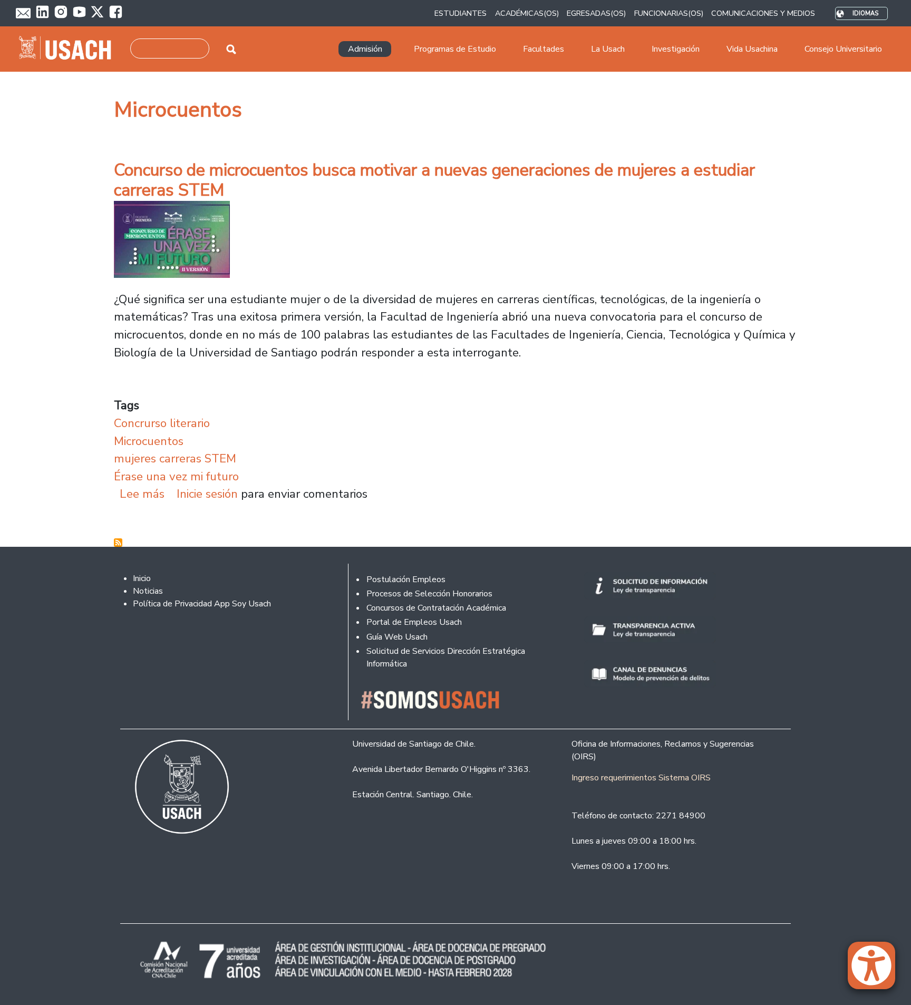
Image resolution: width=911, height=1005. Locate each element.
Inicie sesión (207, 494)
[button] (876, 970)
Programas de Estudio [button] (455, 49)
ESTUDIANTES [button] (460, 13)
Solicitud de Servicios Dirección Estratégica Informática (445, 657)
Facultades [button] (543, 49)
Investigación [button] (676, 49)
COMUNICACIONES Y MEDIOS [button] (763, 13)
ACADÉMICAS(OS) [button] (527, 13)
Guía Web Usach (397, 637)
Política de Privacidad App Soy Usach (202, 604)
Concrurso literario (162, 423)
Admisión (365, 49)
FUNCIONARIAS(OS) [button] (668, 13)
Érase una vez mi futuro (176, 476)
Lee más (142, 494)
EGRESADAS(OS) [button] (596, 13)
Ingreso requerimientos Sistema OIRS (641, 778)
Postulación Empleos (405, 579)
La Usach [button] (608, 49)
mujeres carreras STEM (175, 458)
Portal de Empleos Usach (414, 622)
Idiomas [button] (865, 13)
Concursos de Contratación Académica (436, 608)
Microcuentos (148, 441)
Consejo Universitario (843, 49)
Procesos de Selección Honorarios (429, 594)
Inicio (142, 578)
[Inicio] (69, 49)
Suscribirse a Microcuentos (118, 542)
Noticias (148, 591)
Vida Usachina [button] (752, 49)
